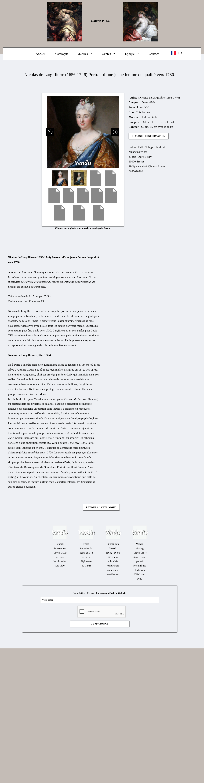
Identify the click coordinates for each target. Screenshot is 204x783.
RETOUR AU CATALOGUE (101, 507)
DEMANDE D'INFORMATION (148, 136)
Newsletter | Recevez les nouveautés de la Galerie (99, 593)
